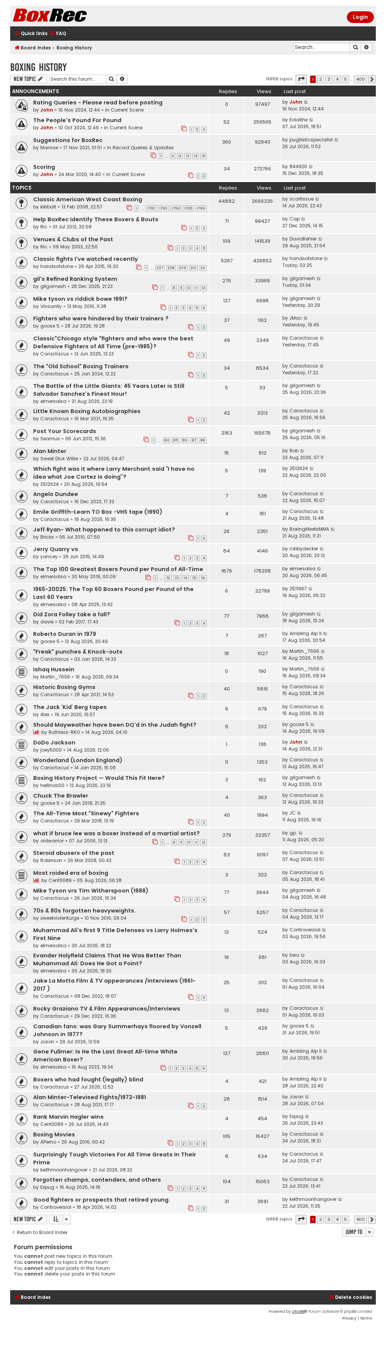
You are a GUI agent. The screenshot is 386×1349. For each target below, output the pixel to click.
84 (166, 440)
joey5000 (51, 750)
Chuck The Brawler (60, 795)
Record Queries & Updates (143, 147)
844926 (298, 166)
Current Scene (127, 110)
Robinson (51, 860)
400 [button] (360, 79)
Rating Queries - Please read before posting (97, 102)
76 (203, 578)
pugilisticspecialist (311, 139)
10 (189, 288)
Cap (295, 219)
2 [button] (320, 79)
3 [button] (329, 79)
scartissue (302, 199)
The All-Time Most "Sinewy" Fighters (86, 813)
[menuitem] (57, 34)
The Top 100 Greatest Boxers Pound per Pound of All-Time (118, 569)
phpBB (298, 1311)
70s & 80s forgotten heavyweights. (84, 910)
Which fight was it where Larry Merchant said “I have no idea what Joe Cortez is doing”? (114, 473)
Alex (44, 714)
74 (185, 578)
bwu (294, 955)
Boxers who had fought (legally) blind (88, 1079)
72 (168, 578)
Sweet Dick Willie (59, 458)
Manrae (49, 147)
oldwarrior (52, 841)
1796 (201, 208)
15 (203, 156)
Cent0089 (60, 880)
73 (177, 578)
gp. (293, 833)
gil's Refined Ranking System (75, 279)
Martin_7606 (304, 651)
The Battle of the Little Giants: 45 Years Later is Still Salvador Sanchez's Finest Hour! (108, 390)
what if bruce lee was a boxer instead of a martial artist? (116, 833)
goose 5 (50, 326)
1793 (163, 208)
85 (175, 440)
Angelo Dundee (55, 494)
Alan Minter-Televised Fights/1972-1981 (89, 1097)
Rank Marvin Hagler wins (68, 1117)
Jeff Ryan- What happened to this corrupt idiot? (104, 529)
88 (203, 440)
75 (194, 578)
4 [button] (337, 79)
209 (182, 268)
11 (173, 156)
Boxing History (38, 67)
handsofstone (56, 266)
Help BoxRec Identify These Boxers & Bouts (95, 219)
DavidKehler (303, 239)
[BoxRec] (68, 16)
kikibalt (48, 207)
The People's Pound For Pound (77, 120)
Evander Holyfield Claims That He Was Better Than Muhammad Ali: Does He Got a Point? (107, 959)
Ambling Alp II (306, 633)
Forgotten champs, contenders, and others (97, 1180)
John (46, 110)
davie (47, 622)
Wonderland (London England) (78, 760)
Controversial (305, 929)
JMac (296, 318)
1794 (176, 208)
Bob (294, 450)
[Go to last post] (306, 102)
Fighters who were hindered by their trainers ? (100, 318)
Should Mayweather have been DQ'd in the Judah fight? (114, 725)
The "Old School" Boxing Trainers (81, 366)
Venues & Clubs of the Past (73, 239)
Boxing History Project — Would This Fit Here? (99, 778)
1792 (151, 208)
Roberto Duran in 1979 (64, 634)
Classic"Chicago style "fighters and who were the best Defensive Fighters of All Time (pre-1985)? (113, 342)
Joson (47, 1041)
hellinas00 (52, 785)
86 (184, 440)
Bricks (47, 537)
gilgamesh (53, 286)
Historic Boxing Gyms (64, 687)
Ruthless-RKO (64, 732)
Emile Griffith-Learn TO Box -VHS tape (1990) (97, 512)
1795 (188, 208)
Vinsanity (51, 306)
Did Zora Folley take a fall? (71, 614)
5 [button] (345, 79)
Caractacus (54, 354)
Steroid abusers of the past (73, 853)
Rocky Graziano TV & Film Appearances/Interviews (106, 1008)
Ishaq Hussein (53, 669)
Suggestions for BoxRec (68, 140)
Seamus (50, 438)
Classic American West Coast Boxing (87, 199)
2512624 (49, 484)
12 (179, 156)
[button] (301, 79)
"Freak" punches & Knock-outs (78, 651)
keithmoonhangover (63, 1170)
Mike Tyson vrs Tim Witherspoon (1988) (91, 890)
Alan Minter (49, 451)
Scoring (44, 167)
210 (193, 268)
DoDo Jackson (54, 742)
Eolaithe (299, 119)
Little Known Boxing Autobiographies (87, 411)
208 (171, 268)
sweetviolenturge (59, 918)
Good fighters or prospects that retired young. (101, 1200)
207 (160, 268)
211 (203, 268)
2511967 (298, 588)
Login (360, 17)
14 (195, 156)
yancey (49, 556)
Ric (43, 227)
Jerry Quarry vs (55, 549)
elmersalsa (53, 401)
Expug (296, 1116)
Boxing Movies (54, 1134)
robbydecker (304, 548)
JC (293, 813)
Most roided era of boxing (70, 873)
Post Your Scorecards (64, 431)
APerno (48, 1142)
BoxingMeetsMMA (309, 529)
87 (194, 440)
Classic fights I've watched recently (85, 259)
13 (187, 156)
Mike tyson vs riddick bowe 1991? (80, 299)
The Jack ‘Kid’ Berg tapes (70, 707)
